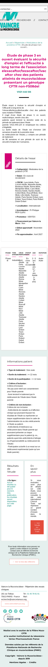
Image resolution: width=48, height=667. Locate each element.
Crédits (32, 662)
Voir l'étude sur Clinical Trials (37, 527)
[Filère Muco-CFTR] (11, 622)
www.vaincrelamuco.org (15, 604)
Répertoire (19, 43)
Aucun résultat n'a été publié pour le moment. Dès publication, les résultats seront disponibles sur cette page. (12, 494)
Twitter (10, 611)
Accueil (9, 43)
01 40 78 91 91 (33, 594)
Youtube (21, 611)
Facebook (5, 611)
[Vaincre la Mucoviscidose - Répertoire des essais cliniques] (9, 30)
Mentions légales (17, 662)
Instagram (15, 611)
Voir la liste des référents (25, 562)
